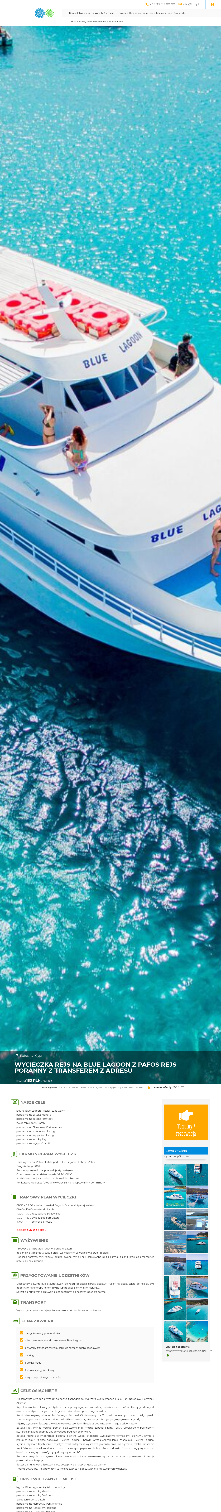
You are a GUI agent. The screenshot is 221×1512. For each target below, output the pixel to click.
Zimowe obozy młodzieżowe (85, 21)
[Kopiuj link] (168, 1355)
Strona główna (49, 1087)
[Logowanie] (212, 4)
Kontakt (73, 13)
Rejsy (170, 13)
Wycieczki (179, 13)
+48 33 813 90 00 (162, 4)
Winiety (99, 13)
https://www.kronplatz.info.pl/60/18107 (189, 1351)
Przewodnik (121, 13)
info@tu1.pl (190, 4)
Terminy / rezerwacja (186, 1129)
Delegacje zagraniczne (142, 13)
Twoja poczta (86, 13)
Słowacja (109, 13)
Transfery (161, 13)
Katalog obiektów (113, 21)
